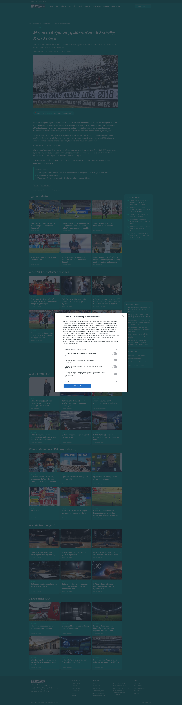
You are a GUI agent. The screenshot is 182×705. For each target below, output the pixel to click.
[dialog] (91, 352)
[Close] (124, 317)
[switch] (114, 353)
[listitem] (91, 349)
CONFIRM (77, 386)
